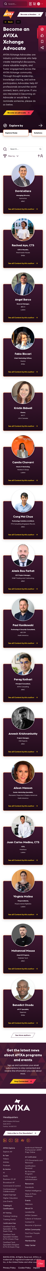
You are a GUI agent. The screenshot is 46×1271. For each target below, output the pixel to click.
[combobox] (40, 155)
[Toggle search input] (5, 149)
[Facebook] (17, 1140)
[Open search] (5, 3)
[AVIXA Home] (9, 14)
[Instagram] (28, 1140)
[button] (40, 4)
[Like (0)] (42, 35)
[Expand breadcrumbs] (18, 22)
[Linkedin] (5, 1140)
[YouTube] (11, 1140)
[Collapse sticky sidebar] (37, 33)
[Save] (42, 41)
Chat (40, 1263)
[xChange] (23, 1140)
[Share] (42, 47)
